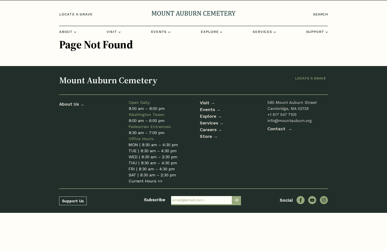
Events (207, 109)
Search (320, 14)
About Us (69, 104)
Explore (208, 116)
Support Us (73, 201)
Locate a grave (76, 14)
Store (206, 136)
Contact (277, 128)
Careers (208, 129)
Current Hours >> (146, 181)
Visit (204, 102)
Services (209, 123)
